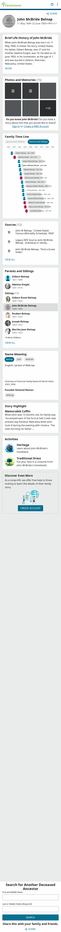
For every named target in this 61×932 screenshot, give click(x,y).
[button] (30, 232)
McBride (29, 359)
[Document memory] (13, 91)
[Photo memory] (48, 91)
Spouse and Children (15, 141)
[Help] (52, 4)
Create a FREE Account (36, 126)
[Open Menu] (57, 4)
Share (53, 13)
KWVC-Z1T (52, 23)
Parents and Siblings (38, 141)
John (19, 359)
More (8, 68)
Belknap (10, 395)
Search (30, 917)
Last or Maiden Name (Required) (17, 904)
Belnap (9, 359)
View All (10, 259)
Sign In (16, 126)
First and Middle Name (12, 892)
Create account (30, 508)
